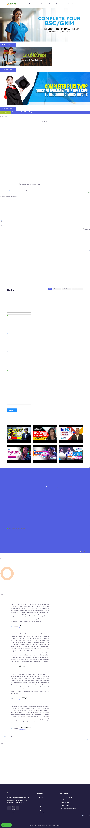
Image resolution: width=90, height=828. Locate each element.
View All (11, 410)
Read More (51, 226)
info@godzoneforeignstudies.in (68, 808)
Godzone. (39, 825)
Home (30, 3)
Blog (64, 3)
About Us (41, 797)
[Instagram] (13, 808)
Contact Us (71, 3)
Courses (41, 800)
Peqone (50, 825)
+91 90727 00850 (65, 805)
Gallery (58, 3)
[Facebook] (9, 808)
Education (12, 758)
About (36, 3)
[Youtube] (17, 808)
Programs (43, 3)
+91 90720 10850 (65, 802)
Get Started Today (7, 45)
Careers (51, 3)
